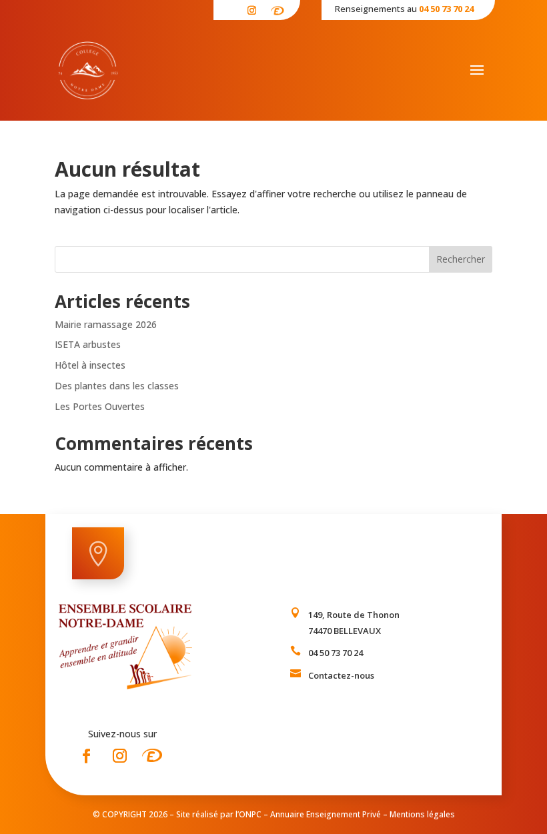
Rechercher (460, 259)
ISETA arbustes (88, 344)
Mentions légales (422, 814)
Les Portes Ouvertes (101, 406)
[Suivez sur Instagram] (252, 10)
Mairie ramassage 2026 (106, 324)
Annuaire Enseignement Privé (325, 814)
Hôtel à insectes (91, 365)
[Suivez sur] (278, 8)
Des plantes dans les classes (118, 385)
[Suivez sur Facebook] (86, 756)
